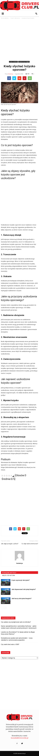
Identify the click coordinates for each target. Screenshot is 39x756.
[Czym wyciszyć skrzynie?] (5, 582)
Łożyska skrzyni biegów (24, 61)
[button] (36, 13)
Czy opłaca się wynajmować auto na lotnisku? (16, 622)
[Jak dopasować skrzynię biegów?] (5, 591)
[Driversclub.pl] (19, 5)
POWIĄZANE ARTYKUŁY (9, 573)
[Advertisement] (19, 39)
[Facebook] (17, 743)
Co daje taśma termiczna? (30, 544)
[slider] (6, 475)
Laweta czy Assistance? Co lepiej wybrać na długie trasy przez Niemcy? (18, 633)
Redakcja (10, 74)
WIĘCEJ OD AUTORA (8, 575)
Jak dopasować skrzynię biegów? (23, 589)
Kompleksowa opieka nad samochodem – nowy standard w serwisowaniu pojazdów (17, 639)
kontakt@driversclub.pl (19, 738)
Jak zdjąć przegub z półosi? (9, 544)
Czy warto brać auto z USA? (10, 644)
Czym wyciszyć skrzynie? (20, 580)
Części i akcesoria (13, 61)
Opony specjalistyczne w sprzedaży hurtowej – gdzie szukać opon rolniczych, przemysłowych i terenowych (18, 627)
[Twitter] (22, 743)
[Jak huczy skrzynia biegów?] (5, 600)
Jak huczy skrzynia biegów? (21, 598)
